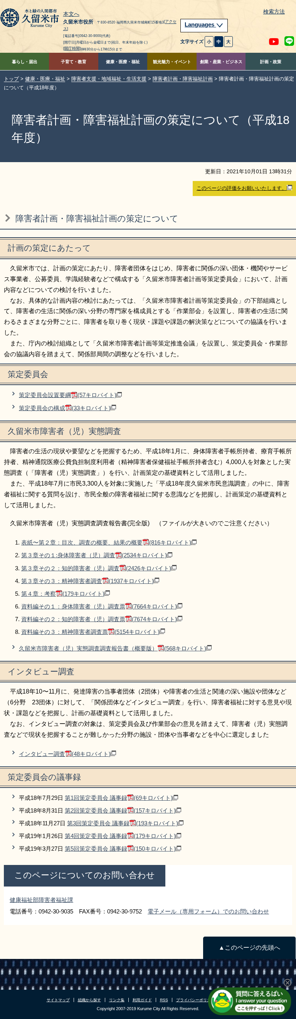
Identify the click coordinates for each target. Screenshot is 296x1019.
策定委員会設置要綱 (67, 395)
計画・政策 (270, 61)
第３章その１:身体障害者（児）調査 (94, 555)
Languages (200, 25)
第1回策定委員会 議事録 (119, 797)
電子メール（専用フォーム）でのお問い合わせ (208, 911)
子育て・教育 (73, 61)
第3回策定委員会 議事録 (122, 823)
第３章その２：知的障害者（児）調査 (96, 568)
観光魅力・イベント (172, 61)
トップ (11, 79)
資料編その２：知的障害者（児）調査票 (99, 619)
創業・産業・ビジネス (221, 61)
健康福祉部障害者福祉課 (41, 900)
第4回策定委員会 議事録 (120, 836)
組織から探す (89, 1000)
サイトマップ (58, 1000)
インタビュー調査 (65, 754)
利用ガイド (142, 1000)
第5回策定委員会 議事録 (120, 848)
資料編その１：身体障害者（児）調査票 (99, 606)
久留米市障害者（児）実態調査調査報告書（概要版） (112, 648)
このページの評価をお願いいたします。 (242, 188)
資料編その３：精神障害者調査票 (90, 631)
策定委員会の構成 (65, 408)
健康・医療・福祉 (123, 61)
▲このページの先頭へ (249, 947)
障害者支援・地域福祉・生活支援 (108, 79)
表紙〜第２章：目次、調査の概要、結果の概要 (106, 542)
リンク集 (116, 1000)
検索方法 (274, 12)
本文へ (71, 14)
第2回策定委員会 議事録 (120, 810)
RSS (164, 1000)
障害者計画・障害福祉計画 (183, 79)
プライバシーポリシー (195, 1000)
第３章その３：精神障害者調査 (87, 581)
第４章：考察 (62, 593)
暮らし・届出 (24, 61)
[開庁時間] (72, 48)
